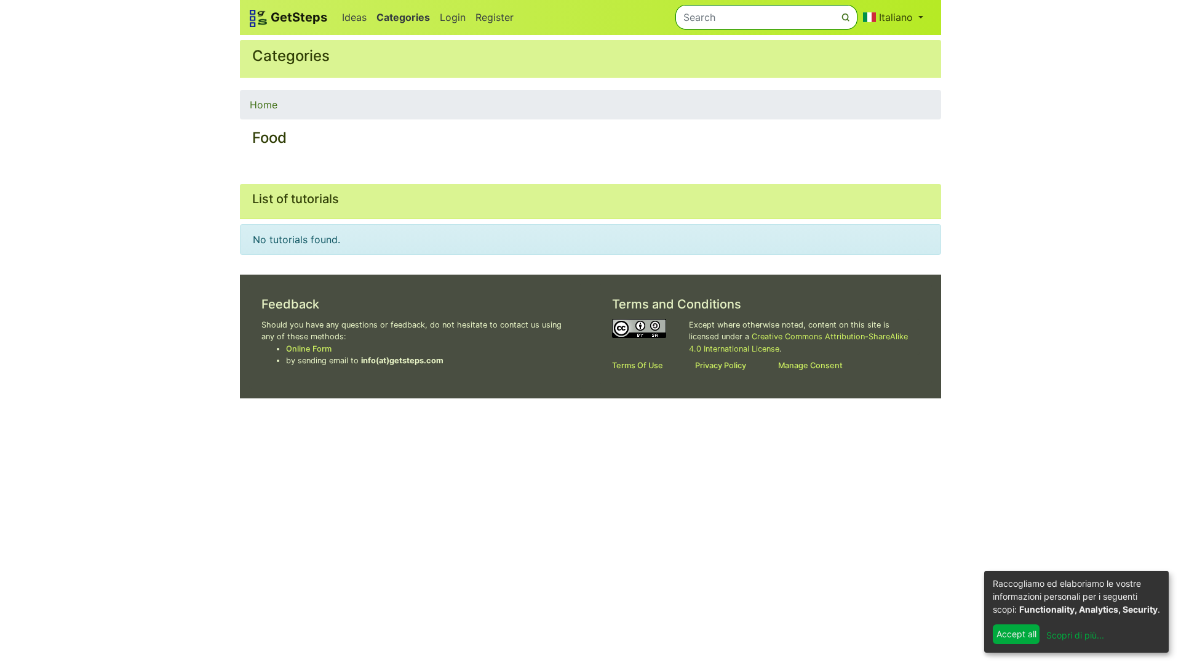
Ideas (354, 17)
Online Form (309, 348)
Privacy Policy (720, 365)
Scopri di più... (1075, 635)
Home (263, 105)
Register (494, 17)
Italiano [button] (896, 17)
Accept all (1016, 634)
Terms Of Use (637, 365)
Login (453, 17)
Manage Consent (810, 365)
